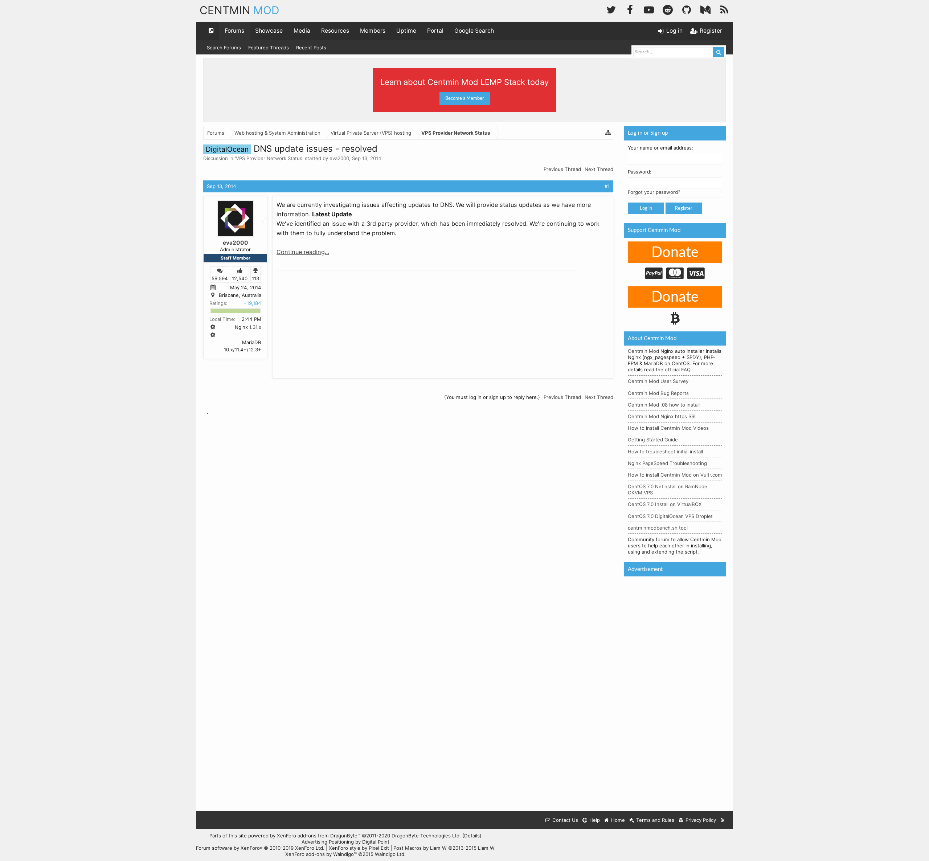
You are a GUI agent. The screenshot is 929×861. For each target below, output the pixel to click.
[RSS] (724, 9)
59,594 (220, 278)
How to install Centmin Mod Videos (668, 428)
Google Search (474, 30)
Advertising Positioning (328, 842)
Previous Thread (562, 169)
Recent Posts (311, 47)
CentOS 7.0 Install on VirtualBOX (665, 504)
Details (472, 835)
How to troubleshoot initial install (665, 451)
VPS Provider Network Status (269, 158)
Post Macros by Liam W (444, 848)
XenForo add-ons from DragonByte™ (318, 835)
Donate (675, 252)
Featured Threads (268, 47)
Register (683, 208)
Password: (639, 172)
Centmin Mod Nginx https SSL (662, 416)
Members (372, 30)
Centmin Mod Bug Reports (658, 393)
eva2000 (339, 158)
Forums (234, 30)
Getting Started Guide (653, 439)
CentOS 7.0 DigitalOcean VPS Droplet (670, 516)
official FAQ (677, 369)
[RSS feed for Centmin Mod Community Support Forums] (723, 820)
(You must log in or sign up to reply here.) (492, 397)
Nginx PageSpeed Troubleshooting (667, 463)
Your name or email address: (660, 148)
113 (255, 278)
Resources (335, 30)
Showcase (269, 30)
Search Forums (224, 47)
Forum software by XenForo (260, 848)
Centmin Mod (643, 351)
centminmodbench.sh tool (658, 528)
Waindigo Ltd (389, 854)
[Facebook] (630, 9)
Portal (435, 30)
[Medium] (705, 9)
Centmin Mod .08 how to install (664, 405)
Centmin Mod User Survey (658, 381)
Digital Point (375, 842)
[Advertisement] (331, 318)
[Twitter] (611, 9)
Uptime (406, 30)
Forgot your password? (654, 192)
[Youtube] (649, 9)
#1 (607, 186)
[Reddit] (667, 9)
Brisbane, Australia (240, 295)
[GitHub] (686, 9)
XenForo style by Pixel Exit (359, 848)
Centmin (239, 10)
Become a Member (464, 98)
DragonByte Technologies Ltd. (426, 835)
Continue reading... (303, 252)
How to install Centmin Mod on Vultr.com (675, 475)
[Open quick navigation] (211, 31)
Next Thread (599, 169)
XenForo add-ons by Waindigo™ (321, 854)
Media (302, 30)
